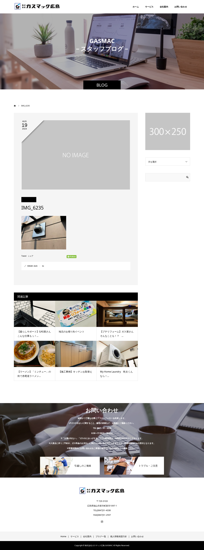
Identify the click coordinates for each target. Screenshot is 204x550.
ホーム (136, 6)
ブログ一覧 (101, 536)
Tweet (23, 256)
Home (63, 536)
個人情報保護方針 (118, 536)
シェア (30, 256)
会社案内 (164, 6)
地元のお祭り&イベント (71, 331)
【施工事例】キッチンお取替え (75, 371)
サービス (149, 6)
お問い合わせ (180, 6)
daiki (35, 266)
